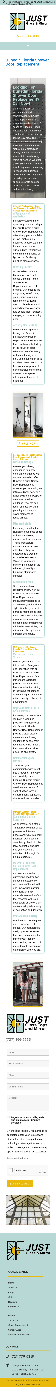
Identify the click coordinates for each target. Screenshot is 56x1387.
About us (12, 1287)
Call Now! (29, 443)
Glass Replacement (18, 1325)
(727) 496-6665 (18, 1040)
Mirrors (11, 1315)
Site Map (36, 1384)
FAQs (11, 1292)
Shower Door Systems (19, 1334)
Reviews (12, 1301)
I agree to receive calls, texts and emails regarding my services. (27, 1120)
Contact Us (13, 1306)
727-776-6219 (29, 36)
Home (11, 1282)
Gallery (12, 1297)
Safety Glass (14, 1329)
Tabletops (13, 1320)
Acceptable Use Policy (17, 1158)
